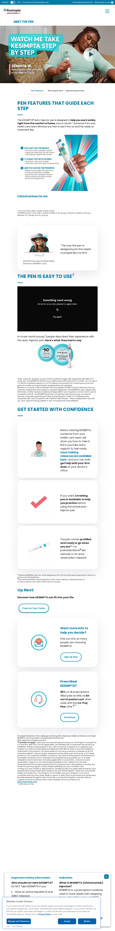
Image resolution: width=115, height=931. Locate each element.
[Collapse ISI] (106, 876)
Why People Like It (55, 90)
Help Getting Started (75, 90)
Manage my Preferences (18, 921)
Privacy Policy (45, 914)
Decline (87, 921)
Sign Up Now (71, 656)
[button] (107, 11)
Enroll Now (69, 717)
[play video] (91, 54)
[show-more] (112, 2)
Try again (57, 317)
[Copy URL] (57, 310)
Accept (67, 921)
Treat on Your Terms (33, 608)
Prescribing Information (83, 2)
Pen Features (37, 91)
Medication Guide (102, 2)
